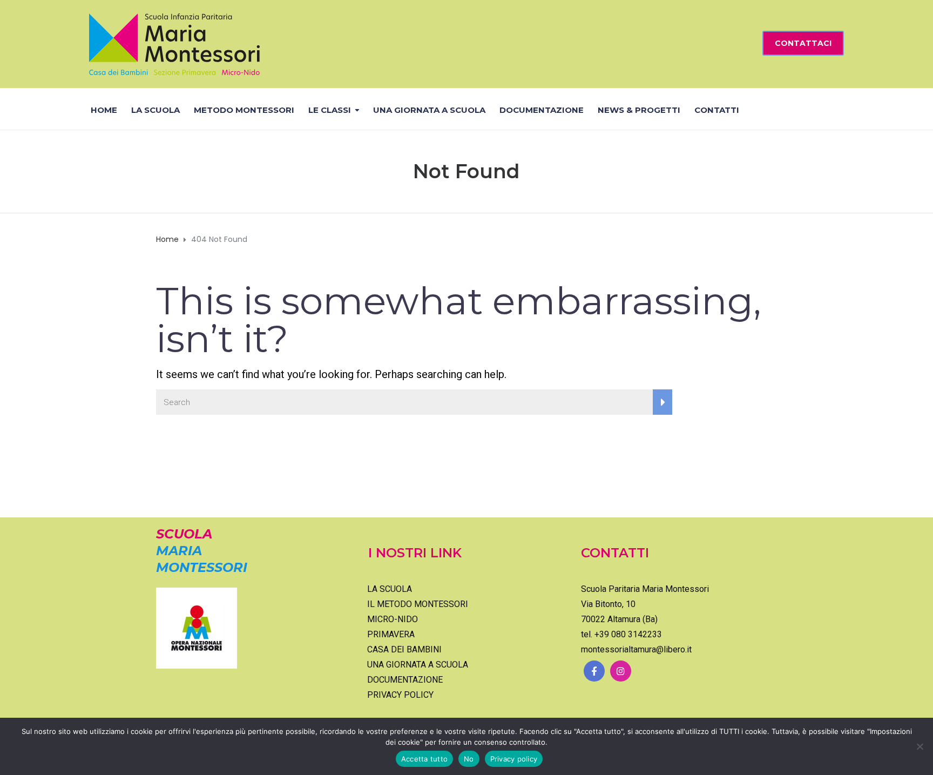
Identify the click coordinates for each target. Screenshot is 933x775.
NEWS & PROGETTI (639, 110)
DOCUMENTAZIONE (541, 110)
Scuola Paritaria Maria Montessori (645, 589)
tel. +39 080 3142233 (621, 634)
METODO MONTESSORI (244, 110)
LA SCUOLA (155, 110)
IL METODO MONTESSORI (417, 604)
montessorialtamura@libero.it (636, 649)
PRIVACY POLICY (400, 695)
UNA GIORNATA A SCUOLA (429, 110)
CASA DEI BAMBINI (404, 649)
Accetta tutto (424, 758)
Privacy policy (514, 758)
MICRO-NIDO (392, 619)
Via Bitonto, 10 (608, 604)
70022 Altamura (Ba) (619, 619)
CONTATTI (716, 110)
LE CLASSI (329, 110)
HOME (104, 110)
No (469, 758)
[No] (919, 746)
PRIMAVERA (391, 634)
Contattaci (803, 43)
